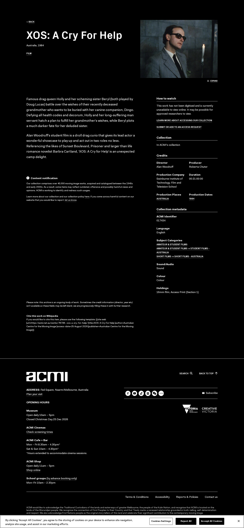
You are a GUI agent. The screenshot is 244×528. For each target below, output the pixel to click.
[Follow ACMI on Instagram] (148, 393)
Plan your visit (34, 394)
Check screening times (39, 432)
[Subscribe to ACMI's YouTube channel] (134, 393)
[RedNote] (161, 393)
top (206, 373)
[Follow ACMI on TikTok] (141, 393)
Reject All (186, 521)
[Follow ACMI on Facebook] (128, 393)
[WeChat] (154, 393)
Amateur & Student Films (172, 244)
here (87, 197)
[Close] (238, 521)
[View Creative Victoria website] (200, 409)
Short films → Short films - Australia (180, 256)
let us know (70, 200)
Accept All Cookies (211, 521)
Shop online (33, 470)
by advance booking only (61, 478)
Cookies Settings (161, 521)
